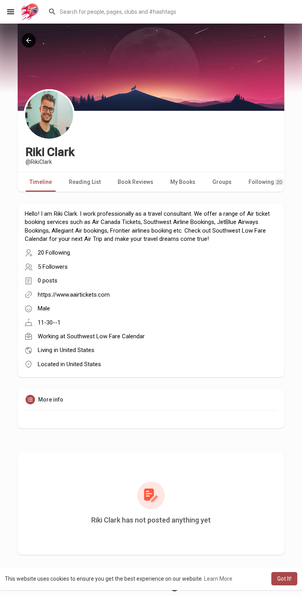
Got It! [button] (284, 579)
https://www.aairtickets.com (74, 294)
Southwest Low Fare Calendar (106, 336)
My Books (182, 182)
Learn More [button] (218, 579)
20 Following (54, 252)
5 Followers (53, 266)
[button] (170, 12)
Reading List (85, 182)
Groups (222, 182)
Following (265, 182)
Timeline (40, 182)
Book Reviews (135, 182)
